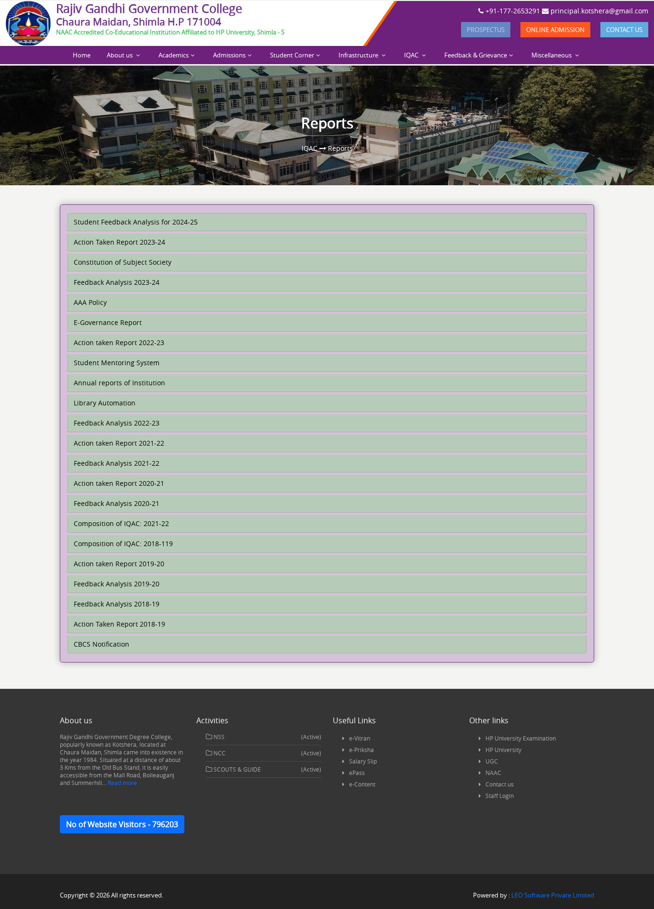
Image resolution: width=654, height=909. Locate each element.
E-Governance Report (108, 322)
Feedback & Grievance (475, 55)
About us (120, 55)
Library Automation (104, 402)
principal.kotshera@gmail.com (598, 10)
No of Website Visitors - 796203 (122, 824)
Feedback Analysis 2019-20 (116, 583)
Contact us (624, 29)
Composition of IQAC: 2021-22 (121, 523)
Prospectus (486, 29)
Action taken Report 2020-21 (119, 483)
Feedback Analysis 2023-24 (116, 282)
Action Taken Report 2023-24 (119, 242)
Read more (121, 782)
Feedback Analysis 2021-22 (116, 463)
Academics (173, 55)
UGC (491, 761)
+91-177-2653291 (512, 10)
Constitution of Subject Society (122, 262)
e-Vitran (359, 738)
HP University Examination (520, 738)
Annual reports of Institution (119, 382)
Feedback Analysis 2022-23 (116, 422)
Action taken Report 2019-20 (119, 563)
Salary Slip (363, 761)
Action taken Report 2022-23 (119, 342)
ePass (357, 772)
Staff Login (499, 795)
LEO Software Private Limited (552, 895)
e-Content (362, 784)
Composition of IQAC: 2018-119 (123, 543)
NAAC (493, 772)
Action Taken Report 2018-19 (119, 623)
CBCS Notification (101, 644)
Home (81, 55)
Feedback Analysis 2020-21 (116, 503)
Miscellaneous (552, 55)
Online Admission (555, 29)
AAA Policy (90, 302)
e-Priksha (361, 749)
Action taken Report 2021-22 (119, 443)
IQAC (412, 55)
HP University (503, 749)
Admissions (229, 55)
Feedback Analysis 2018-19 (116, 603)
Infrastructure (359, 55)
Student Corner (292, 55)
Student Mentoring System (116, 362)
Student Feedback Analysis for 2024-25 (136, 221)
